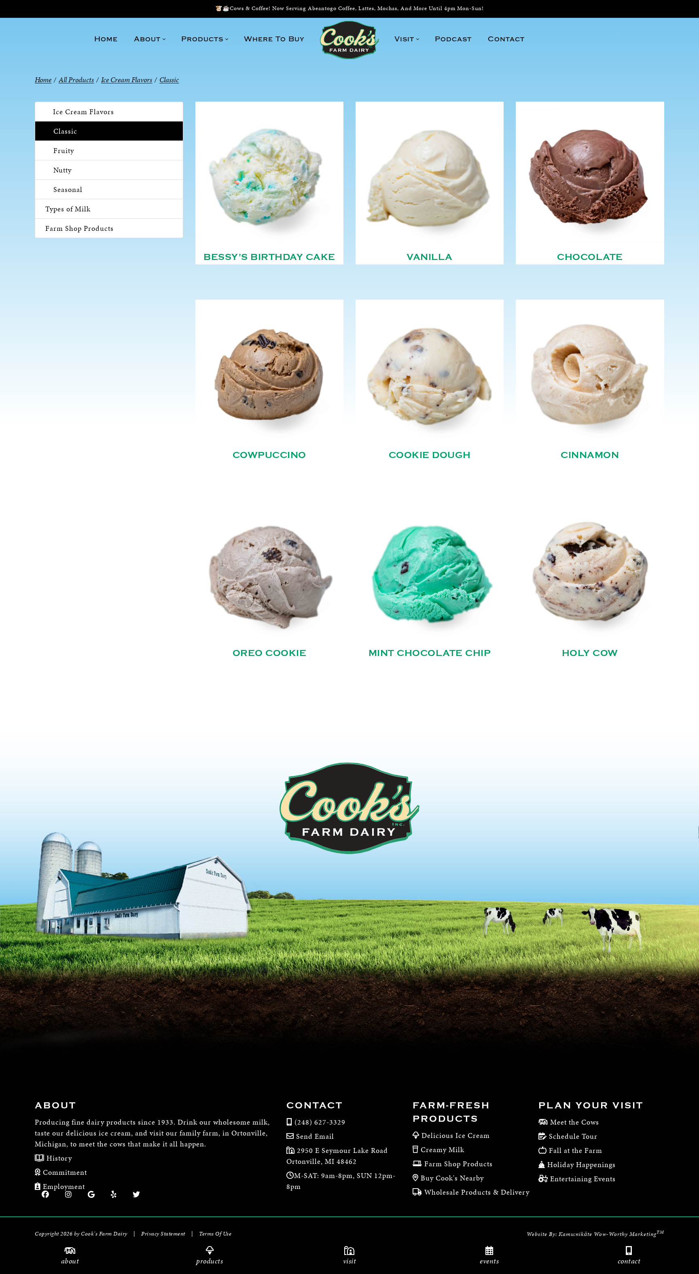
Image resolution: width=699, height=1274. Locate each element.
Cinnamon (590, 455)
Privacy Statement (163, 1234)
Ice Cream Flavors (83, 112)
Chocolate (590, 257)
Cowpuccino (269, 455)
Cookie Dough (430, 455)
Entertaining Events (583, 1179)
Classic (65, 131)
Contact (629, 1261)
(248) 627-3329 (319, 1122)
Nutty (62, 170)
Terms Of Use (215, 1234)
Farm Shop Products (79, 228)
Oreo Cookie (270, 653)
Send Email (315, 1136)
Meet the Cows (574, 1122)
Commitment (64, 1172)
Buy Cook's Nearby (452, 1178)
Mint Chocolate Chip (430, 653)
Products (209, 1261)
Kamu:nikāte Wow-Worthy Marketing (611, 1234)
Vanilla (430, 257)
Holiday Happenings (581, 1164)
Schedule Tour (573, 1136)
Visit (349, 1261)
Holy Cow (590, 653)
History (58, 1158)
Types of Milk (68, 209)
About (70, 1261)
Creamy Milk (442, 1149)
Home (43, 80)
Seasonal (68, 189)
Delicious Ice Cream (456, 1135)
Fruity (63, 150)
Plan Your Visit (591, 1105)
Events (489, 1261)
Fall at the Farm (575, 1150)
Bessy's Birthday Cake (269, 257)
